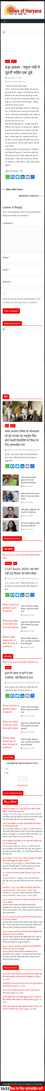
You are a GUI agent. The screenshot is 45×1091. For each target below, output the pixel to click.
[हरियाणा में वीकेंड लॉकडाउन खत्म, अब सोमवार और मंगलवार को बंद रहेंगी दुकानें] (11, 642)
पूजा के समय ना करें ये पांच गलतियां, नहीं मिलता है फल (19, 675)
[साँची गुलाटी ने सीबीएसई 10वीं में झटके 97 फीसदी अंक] (11, 513)
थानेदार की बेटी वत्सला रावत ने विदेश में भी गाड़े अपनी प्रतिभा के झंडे (30, 496)
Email (6, 269)
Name (6, 257)
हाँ (6, 769)
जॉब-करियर (8, 563)
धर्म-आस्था (8, 667)
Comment (8, 223)
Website (7, 281)
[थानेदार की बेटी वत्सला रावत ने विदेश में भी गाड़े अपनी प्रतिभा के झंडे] (11, 498)
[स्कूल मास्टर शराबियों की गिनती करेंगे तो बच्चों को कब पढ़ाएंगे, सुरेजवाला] (11, 626)
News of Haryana (24, 1084)
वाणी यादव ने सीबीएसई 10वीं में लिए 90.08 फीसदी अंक (30, 524)
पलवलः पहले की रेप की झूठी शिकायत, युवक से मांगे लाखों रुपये (29, 609)
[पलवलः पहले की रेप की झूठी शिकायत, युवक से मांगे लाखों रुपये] (11, 610)
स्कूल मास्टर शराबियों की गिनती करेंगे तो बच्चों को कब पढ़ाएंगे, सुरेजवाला (30, 625)
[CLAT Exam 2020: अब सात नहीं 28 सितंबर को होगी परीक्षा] (22, 556)
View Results (23, 785)
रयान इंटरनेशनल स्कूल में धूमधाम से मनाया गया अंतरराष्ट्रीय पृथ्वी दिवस (28, 480)
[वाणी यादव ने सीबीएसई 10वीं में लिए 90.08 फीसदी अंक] (11, 526)
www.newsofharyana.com (16, 81)
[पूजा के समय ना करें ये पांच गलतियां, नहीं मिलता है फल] (22, 662)
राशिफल (13, 801)
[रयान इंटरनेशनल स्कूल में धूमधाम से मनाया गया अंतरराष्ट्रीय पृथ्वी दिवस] (11, 481)
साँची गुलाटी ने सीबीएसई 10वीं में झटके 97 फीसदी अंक (30, 510)
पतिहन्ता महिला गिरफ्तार (14, 189)
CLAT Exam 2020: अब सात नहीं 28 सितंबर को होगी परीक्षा (22, 571)
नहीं (7, 773)
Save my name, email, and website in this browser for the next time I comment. (21, 300)
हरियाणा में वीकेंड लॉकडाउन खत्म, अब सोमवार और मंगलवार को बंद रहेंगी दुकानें (30, 641)
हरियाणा (14, 61)
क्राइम (7, 61)
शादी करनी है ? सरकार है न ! (29, 196)
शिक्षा (7, 426)
